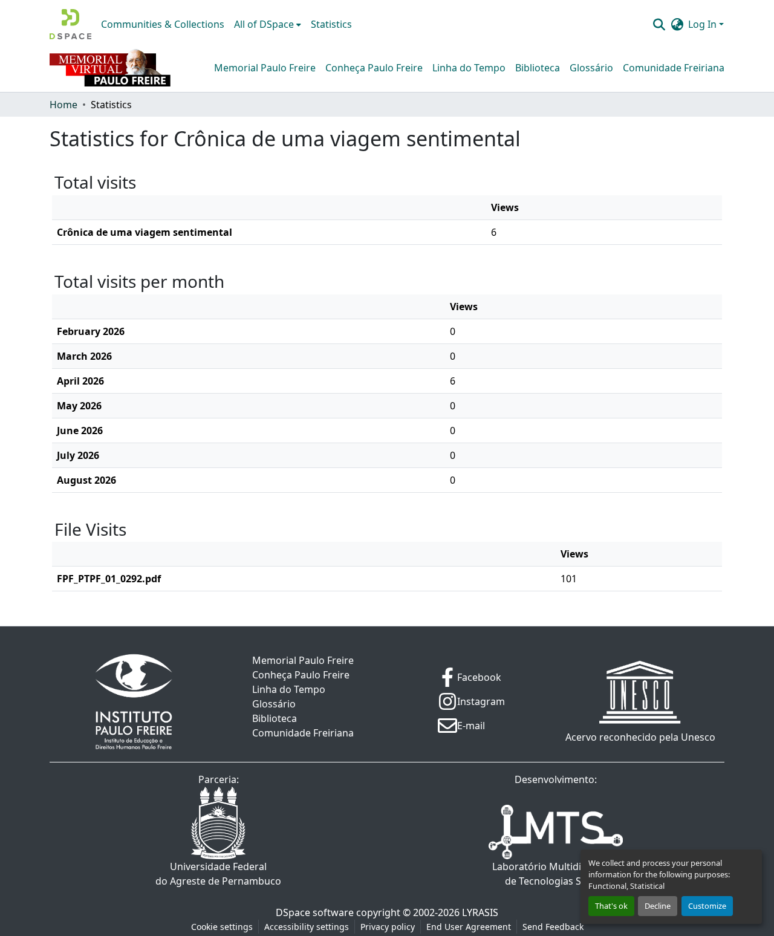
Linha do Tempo (469, 67)
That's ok (611, 905)
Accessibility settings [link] (306, 926)
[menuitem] (267, 24)
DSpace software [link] (315, 912)
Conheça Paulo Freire (374, 67)
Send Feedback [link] (553, 926)
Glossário (591, 67)
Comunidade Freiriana (673, 67)
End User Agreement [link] (468, 926)
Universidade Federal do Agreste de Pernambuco (218, 874)
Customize (707, 905)
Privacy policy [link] (387, 926)
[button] (70, 24)
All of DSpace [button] (264, 24)
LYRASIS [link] (480, 912)
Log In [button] (703, 24)
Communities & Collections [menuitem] (162, 24)
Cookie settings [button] (222, 926)
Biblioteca (537, 67)
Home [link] (63, 104)
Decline (658, 905)
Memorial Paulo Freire (265, 67)
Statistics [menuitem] (331, 24)
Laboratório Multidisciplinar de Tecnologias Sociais (556, 874)
